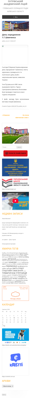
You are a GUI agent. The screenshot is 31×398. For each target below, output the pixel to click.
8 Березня (6, 115)
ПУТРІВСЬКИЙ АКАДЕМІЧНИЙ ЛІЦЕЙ (15, 2)
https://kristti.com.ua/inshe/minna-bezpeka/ (14, 345)
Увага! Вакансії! (6, 218)
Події (8, 106)
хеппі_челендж (6, 283)
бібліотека (22, 257)
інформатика (22, 283)
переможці (11, 265)
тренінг (13, 280)
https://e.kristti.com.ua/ (8, 376)
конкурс (13, 262)
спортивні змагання (12, 270)
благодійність (15, 257)
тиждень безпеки (14, 277)
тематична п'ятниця (14, 273)
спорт (21, 268)
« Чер (3, 326)
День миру (23, 255)
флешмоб (18, 282)
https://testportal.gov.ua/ (9, 189)
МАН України (5, 257)
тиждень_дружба (6, 275)
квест (6, 263)
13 (14, 318)
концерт (19, 262)
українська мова (22, 280)
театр (24, 271)
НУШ (10, 257)
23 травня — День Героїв (9, 239)
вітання (12, 258)
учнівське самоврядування (8, 281)
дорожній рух (10, 260)
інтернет (16, 283)
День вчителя (17, 255)
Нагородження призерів (8, 244)
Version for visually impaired (17, 153)
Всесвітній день (14, 253)
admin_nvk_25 (5, 41)
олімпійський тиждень (11, 264)
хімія (12, 283)
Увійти (4, 394)
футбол (23, 281)
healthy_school (6, 253)
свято (14, 268)
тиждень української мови (14, 277)
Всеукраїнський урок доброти (12, 254)
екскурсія (23, 260)
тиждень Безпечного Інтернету (14, 276)
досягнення (17, 260)
